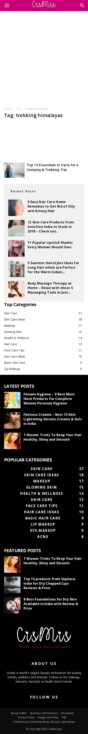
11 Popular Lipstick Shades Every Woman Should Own (50, 244)
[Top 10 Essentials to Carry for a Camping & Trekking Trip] (14, 170)
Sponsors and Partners (44, 713)
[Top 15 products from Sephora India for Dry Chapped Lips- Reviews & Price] (12, 585)
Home (7, 109)
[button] (82, 5)
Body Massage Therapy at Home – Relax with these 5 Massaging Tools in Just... (50, 288)
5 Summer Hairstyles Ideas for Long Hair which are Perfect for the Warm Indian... (53, 267)
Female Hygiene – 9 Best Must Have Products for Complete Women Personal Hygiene (49, 398)
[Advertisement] (44, 58)
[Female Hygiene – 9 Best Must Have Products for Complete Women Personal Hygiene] (12, 400)
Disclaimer (67, 713)
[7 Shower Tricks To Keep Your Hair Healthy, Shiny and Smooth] (12, 441)
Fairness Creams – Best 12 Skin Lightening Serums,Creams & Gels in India (53, 419)
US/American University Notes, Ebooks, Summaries (44, 722)
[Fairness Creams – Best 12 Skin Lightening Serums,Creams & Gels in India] (12, 420)
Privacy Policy (26, 717)
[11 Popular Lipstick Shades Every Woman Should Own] (16, 248)
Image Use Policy (48, 717)
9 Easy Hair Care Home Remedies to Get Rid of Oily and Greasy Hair (51, 206)
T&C (64, 717)
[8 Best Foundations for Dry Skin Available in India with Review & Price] (12, 605)
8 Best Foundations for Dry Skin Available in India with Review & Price (51, 604)
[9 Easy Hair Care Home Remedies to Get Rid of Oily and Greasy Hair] (16, 208)
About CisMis (19, 713)
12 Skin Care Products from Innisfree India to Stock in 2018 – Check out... (51, 226)
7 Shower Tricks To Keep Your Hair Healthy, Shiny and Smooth (53, 437)
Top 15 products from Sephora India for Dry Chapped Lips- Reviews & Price (49, 583)
